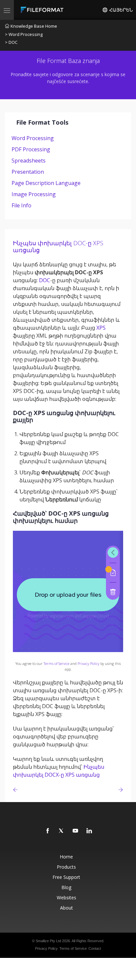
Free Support (66, 877)
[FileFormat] (43, 10)
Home (66, 856)
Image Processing (34, 194)
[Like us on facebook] (48, 831)
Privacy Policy (88, 663)
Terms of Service (56, 663)
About (66, 908)
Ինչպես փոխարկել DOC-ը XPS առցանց (58, 246)
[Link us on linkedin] (89, 831)
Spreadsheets (29, 160)
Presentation (28, 171)
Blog (66, 887)
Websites (66, 897)
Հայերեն (120, 10)
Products (66, 867)
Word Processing (33, 138)
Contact (94, 948)
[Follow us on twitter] (61, 831)
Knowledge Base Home (34, 26)
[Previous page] (16, 789)
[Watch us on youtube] (75, 831)
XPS (101, 327)
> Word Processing (24, 34)
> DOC (11, 42)
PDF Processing (31, 149)
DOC (44, 280)
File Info (21, 205)
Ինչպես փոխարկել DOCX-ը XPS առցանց (58, 770)
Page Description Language (46, 183)
